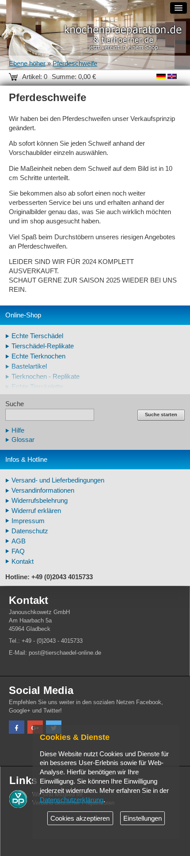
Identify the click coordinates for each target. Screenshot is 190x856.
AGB (18, 541)
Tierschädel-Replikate (42, 346)
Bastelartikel (29, 366)
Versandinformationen (42, 490)
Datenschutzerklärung (71, 799)
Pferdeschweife (75, 63)
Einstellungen (142, 818)
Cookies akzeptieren (80, 818)
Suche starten (161, 414)
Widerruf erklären (36, 510)
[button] (16, 728)
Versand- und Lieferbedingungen (57, 480)
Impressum (28, 520)
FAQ (18, 551)
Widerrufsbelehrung (39, 500)
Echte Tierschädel (37, 335)
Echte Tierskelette (37, 386)
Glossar (22, 439)
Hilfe (17, 430)
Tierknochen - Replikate (45, 376)
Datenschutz (29, 531)
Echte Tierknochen (38, 356)
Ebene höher (27, 63)
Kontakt (22, 561)
